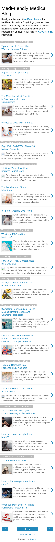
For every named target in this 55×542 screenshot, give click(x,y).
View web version (27, 534)
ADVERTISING (46, 32)
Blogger (32, 539)
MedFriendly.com (32, 19)
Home (27, 529)
